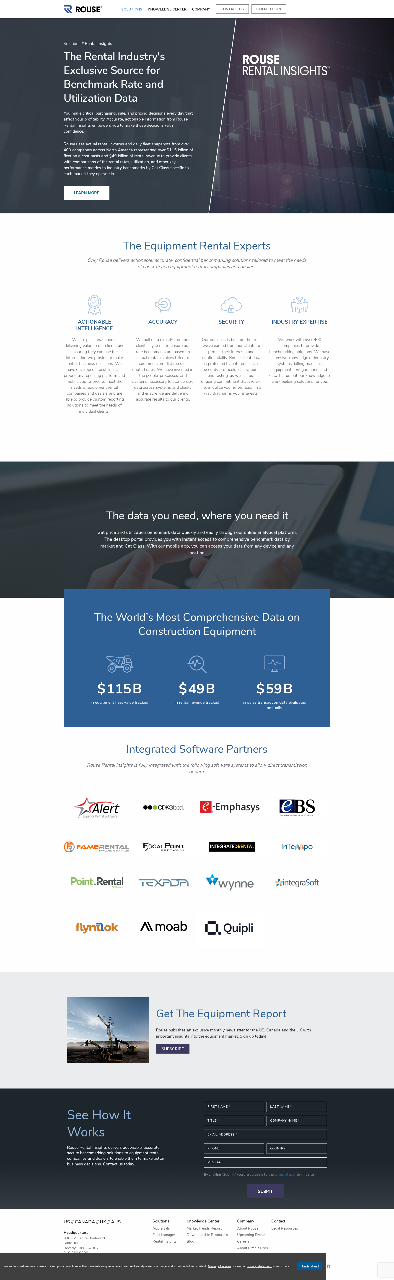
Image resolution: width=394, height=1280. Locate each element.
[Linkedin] (327, 1267)
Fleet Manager (164, 1235)
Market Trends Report (204, 1228)
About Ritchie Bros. (253, 1248)
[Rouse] (83, 8)
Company (201, 9)
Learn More (86, 193)
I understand (310, 1266)
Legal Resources (284, 1228)
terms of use (285, 1175)
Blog (190, 1241)
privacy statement (259, 1266)
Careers (243, 1241)
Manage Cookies (219, 1266)
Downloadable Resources (207, 1235)
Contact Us (232, 9)
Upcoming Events (251, 1235)
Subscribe (173, 1049)
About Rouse (247, 1228)
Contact (278, 1221)
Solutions (131, 9)
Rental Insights (164, 1241)
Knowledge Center (167, 9)
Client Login (268, 9)
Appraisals (161, 1228)
